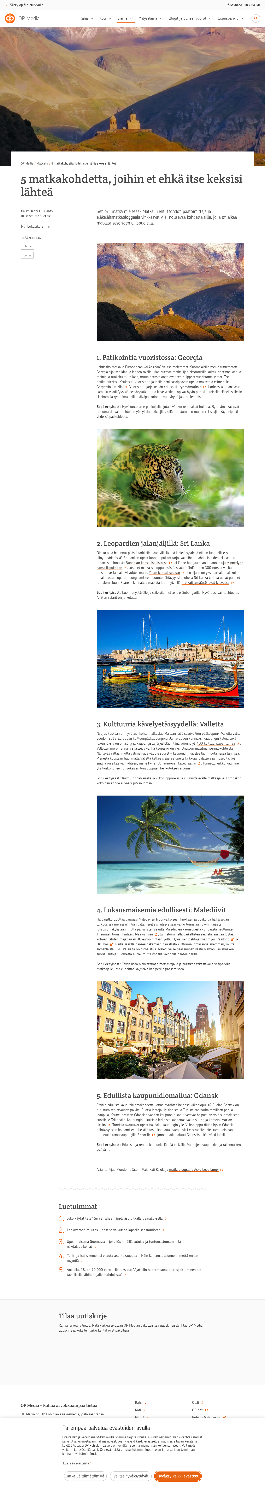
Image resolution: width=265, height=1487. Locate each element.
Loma (27, 255)
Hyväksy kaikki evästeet (178, 1476)
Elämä (122, 18)
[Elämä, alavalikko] (132, 18)
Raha (84, 18)
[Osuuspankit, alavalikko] (243, 18)
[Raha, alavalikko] (93, 18)
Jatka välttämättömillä (85, 1476)
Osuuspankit (228, 18)
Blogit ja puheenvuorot (187, 18)
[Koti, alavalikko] (111, 18)
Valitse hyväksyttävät (130, 1476)
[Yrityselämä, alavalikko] (162, 18)
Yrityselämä (148, 18)
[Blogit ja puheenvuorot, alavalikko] (211, 18)
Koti (102, 18)
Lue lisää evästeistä (76, 1463)
